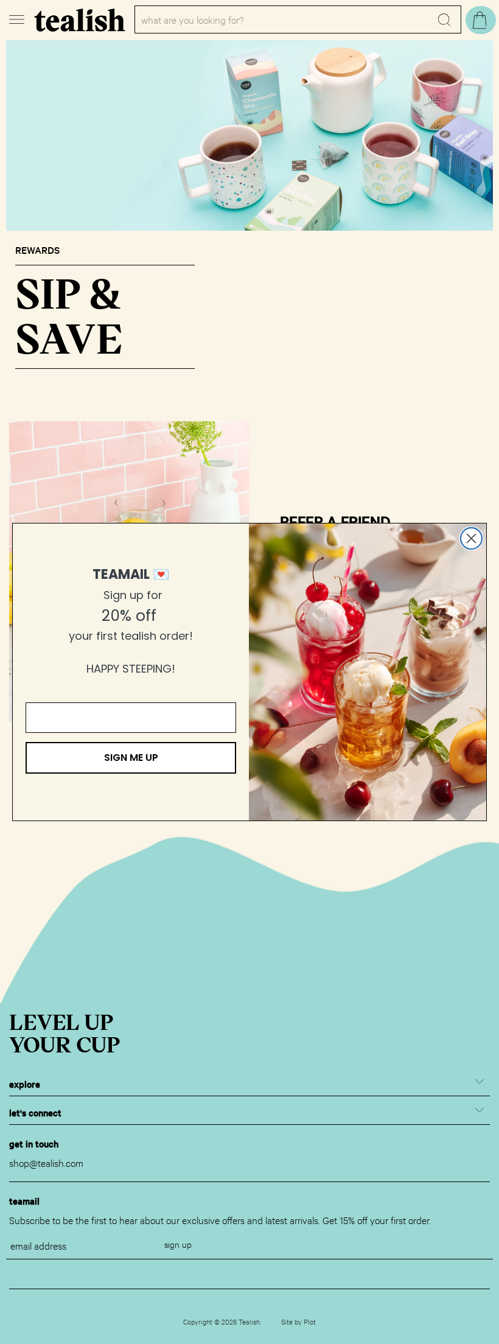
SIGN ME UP (131, 758)
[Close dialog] (471, 538)
